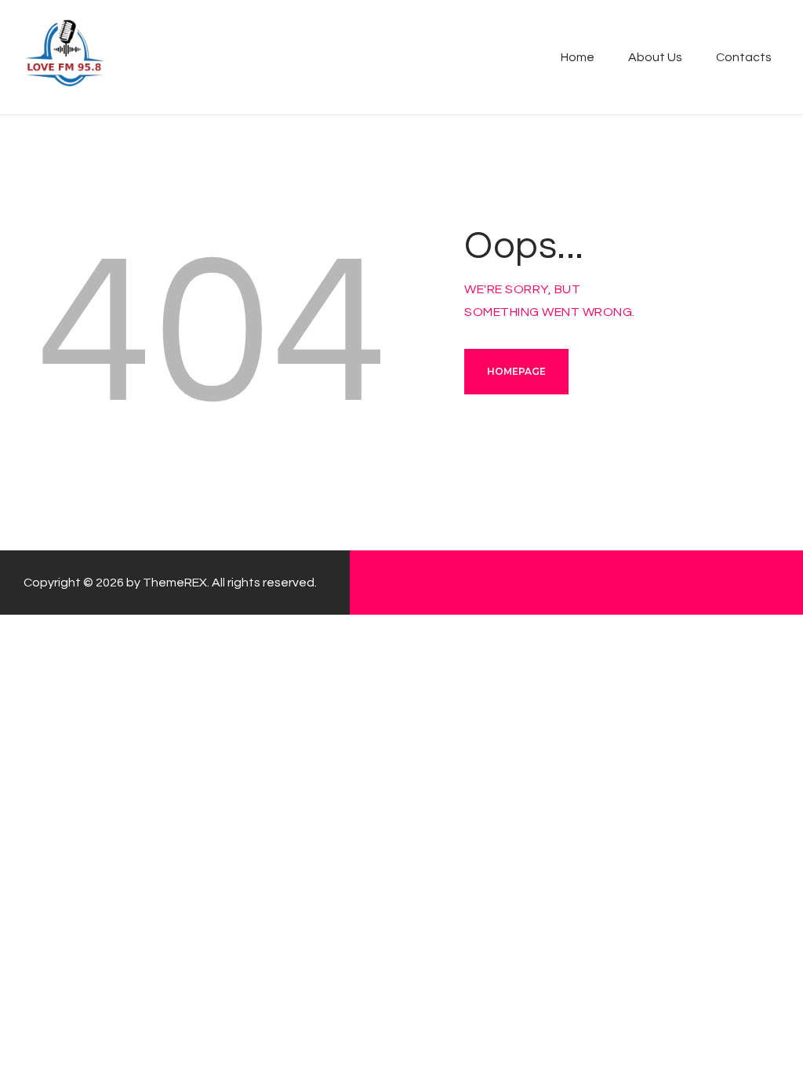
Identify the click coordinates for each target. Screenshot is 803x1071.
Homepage (516, 371)
